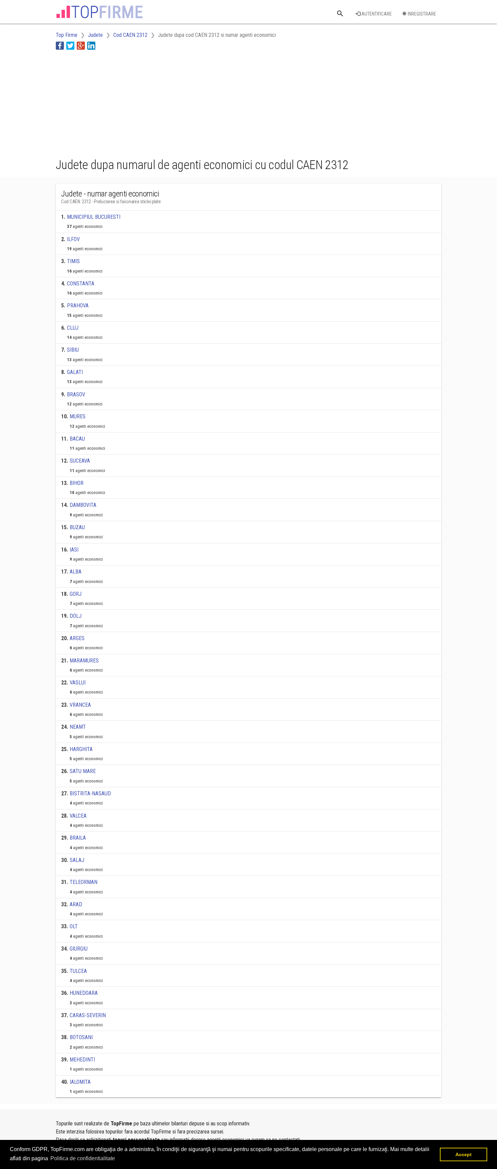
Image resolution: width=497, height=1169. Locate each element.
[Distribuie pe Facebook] (60, 45)
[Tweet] (70, 45)
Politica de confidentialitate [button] (82, 1158)
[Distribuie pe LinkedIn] (91, 45)
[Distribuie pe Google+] (81, 45)
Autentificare (376, 14)
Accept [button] (463, 1154)
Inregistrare (421, 14)
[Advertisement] (179, 102)
